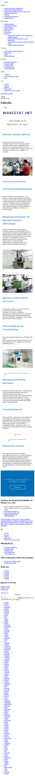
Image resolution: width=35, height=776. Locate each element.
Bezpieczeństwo (9, 29)
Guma (6, 54)
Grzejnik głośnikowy (7, 521)
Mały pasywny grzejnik (7, 524)
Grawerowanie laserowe (11, 16)
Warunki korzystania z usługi (12, 561)
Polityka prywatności (10, 563)
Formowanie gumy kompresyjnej (13, 8)
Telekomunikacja (9, 24)
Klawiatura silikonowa (10, 62)
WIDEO (6, 74)
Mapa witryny (16, 519)
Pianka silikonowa (9, 56)
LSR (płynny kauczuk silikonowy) (14, 51)
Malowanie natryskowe (11, 13)
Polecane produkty (6, 519)
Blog (5, 78)
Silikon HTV (8, 53)
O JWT (6, 84)
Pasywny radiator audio (26, 522)
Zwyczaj (6, 34)
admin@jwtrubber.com (10, 514)
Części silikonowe (9, 68)
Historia (6, 87)
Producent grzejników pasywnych (23, 521)
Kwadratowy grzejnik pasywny (9, 522)
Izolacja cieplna (8, 27)
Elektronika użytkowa (10, 25)
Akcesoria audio (9, 63)
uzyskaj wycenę (5, 586)
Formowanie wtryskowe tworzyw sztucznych (17, 11)
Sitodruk (6, 15)
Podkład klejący (8, 18)
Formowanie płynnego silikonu (13, 10)
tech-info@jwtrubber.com (11, 511)
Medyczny (7, 30)
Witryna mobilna (25, 519)
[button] (17, 487)
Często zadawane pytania (11, 76)
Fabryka (6, 85)
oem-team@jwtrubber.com (11, 513)
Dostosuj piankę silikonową (16, 45)
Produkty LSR (8, 65)
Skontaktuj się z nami (7, 93)
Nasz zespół (7, 89)
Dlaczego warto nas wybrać (12, 90)
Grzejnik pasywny (9, 67)
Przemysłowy (8, 32)
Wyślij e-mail (4, 589)
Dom (5, 107)
